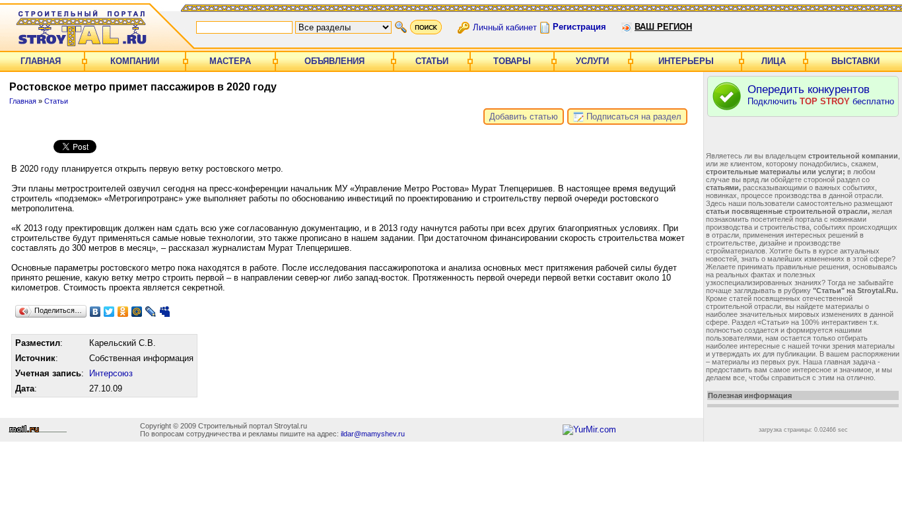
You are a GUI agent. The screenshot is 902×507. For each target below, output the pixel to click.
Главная (40, 61)
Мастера (230, 61)
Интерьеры (686, 61)
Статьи (431, 61)
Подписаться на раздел (632, 116)
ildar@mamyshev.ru (373, 434)
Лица (773, 61)
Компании (134, 61)
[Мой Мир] (137, 311)
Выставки (855, 61)
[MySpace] (165, 311)
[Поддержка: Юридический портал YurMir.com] (589, 429)
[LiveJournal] (151, 311)
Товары (512, 61)
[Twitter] (109, 311)
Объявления (334, 61)
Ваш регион (663, 27)
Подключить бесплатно (820, 94)
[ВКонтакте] (95, 311)
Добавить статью (523, 116)
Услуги (592, 61)
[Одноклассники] (123, 311)
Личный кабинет (505, 27)
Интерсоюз (111, 373)
